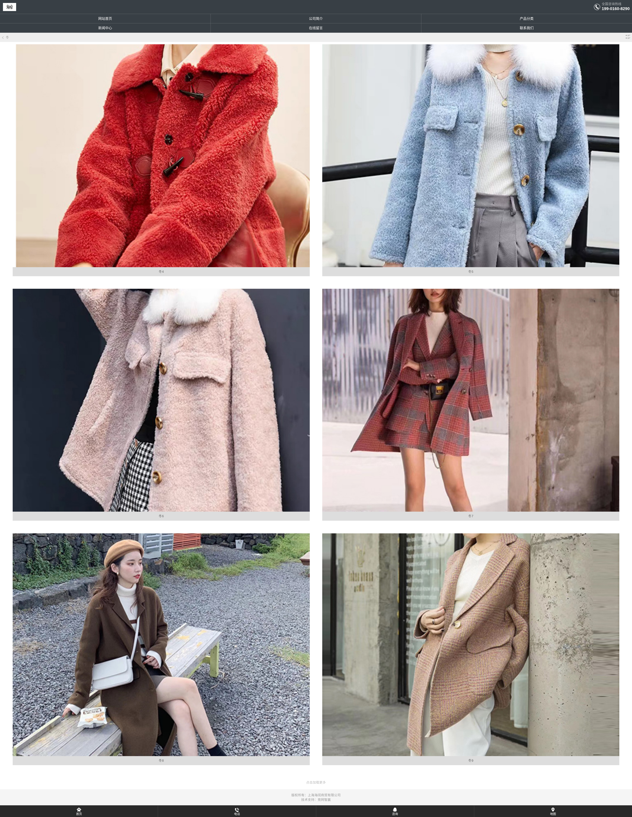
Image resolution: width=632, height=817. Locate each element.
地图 (553, 814)
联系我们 (527, 28)
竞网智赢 (324, 800)
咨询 (395, 814)
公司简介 (316, 18)
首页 (79, 814)
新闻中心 (105, 28)
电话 (237, 814)
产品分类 (527, 18)
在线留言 (316, 28)
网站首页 (105, 18)
